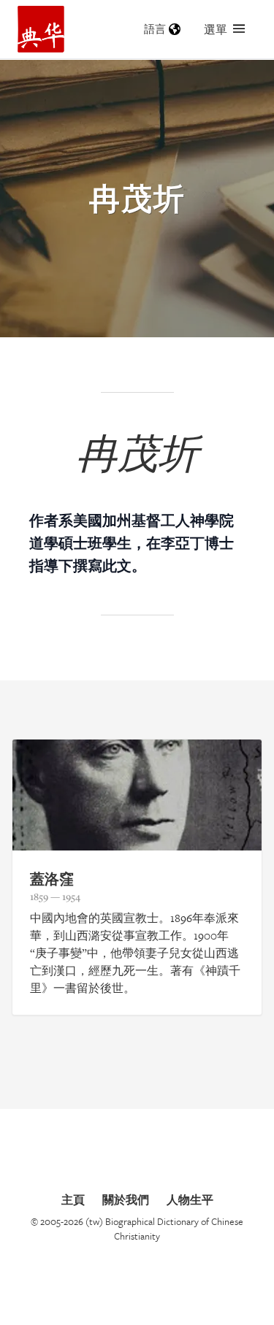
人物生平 (190, 1199)
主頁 (73, 1199)
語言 (155, 29)
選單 (215, 29)
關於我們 (125, 1199)
